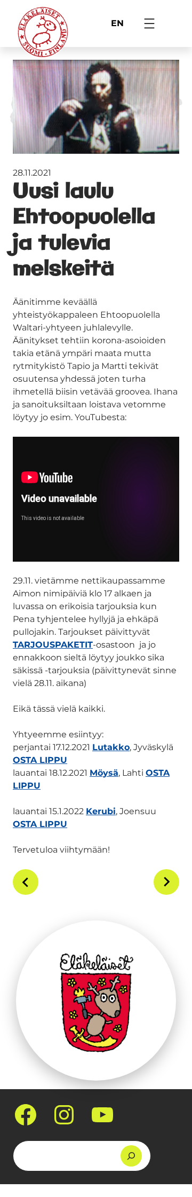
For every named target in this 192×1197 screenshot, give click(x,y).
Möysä (104, 773)
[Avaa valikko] (149, 23)
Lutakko (111, 747)
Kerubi (101, 811)
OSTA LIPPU (40, 760)
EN (117, 23)
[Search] (131, 1156)
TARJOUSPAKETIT (53, 645)
